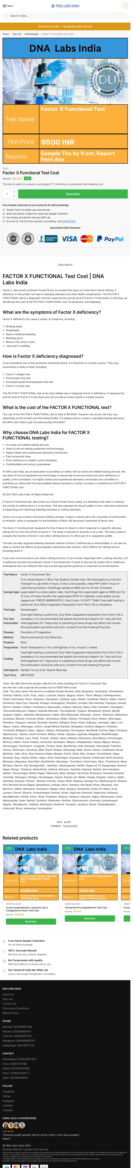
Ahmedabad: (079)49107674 (19, 1059)
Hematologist (31, 34)
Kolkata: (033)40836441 (17, 1031)
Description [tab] (65, 264)
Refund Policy (11, 1013)
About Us (8, 994)
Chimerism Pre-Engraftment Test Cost (86, 907)
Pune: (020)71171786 (15, 1063)
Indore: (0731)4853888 (16, 1068)
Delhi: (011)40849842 (15, 1077)
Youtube (8, 1110)
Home (6, 34)
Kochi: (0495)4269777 (16, 1073)
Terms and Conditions (16, 1008)
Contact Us (9, 1003)
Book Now (73, 194)
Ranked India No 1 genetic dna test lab (25, 1149)
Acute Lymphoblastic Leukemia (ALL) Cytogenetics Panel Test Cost (27, 909)
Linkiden (8, 1105)
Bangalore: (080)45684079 (19, 1040)
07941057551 (69, 221)
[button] (125, 6)
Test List (16, 34)
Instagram (9, 1101)
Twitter (7, 1096)
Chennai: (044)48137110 (17, 1036)
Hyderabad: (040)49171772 (18, 1045)
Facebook (8, 1091)
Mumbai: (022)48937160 (17, 1026)
